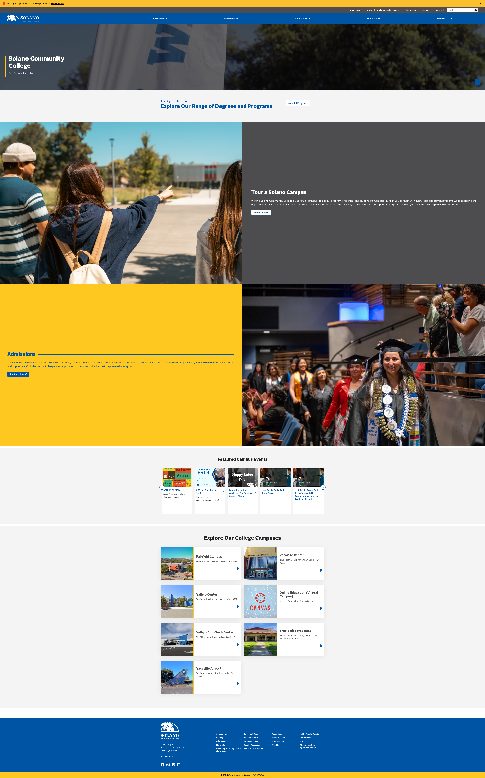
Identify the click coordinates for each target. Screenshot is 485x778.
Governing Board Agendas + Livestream (228, 749)
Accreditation (222, 734)
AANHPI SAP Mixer (172, 490)
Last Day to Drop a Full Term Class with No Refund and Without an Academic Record (307, 495)
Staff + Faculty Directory (310, 734)
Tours (302, 741)
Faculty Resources (252, 745)
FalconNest (426, 10)
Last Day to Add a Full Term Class (273, 492)
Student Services (251, 737)
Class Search (410, 10)
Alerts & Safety (278, 737)
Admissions (221, 741)
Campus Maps (306, 737)
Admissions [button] (158, 18)
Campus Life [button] (301, 18)
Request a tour (261, 212)
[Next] (323, 487)
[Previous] (161, 487)
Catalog (219, 737)
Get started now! (18, 374)
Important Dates (251, 734)
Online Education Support (388, 10)
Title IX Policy (258, 775)
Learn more (57, 3)
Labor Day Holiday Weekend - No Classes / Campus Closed (240, 493)
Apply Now (355, 10)
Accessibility (277, 734)
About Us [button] (372, 18)
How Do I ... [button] (443, 18)
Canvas (369, 10)
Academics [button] (229, 18)
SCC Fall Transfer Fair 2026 (206, 492)
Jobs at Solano (278, 741)
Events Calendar (251, 741)
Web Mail (440, 10)
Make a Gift (221, 745)
